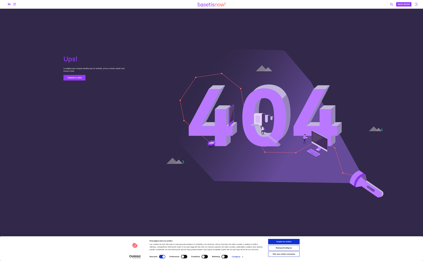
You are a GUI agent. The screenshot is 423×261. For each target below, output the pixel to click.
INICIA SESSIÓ (404, 4)
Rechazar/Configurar (284, 248)
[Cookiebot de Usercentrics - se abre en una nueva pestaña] (135, 256)
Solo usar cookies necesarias (284, 254)
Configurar (236, 257)
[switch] (184, 256)
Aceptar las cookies (283, 242)
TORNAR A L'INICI (74, 78)
